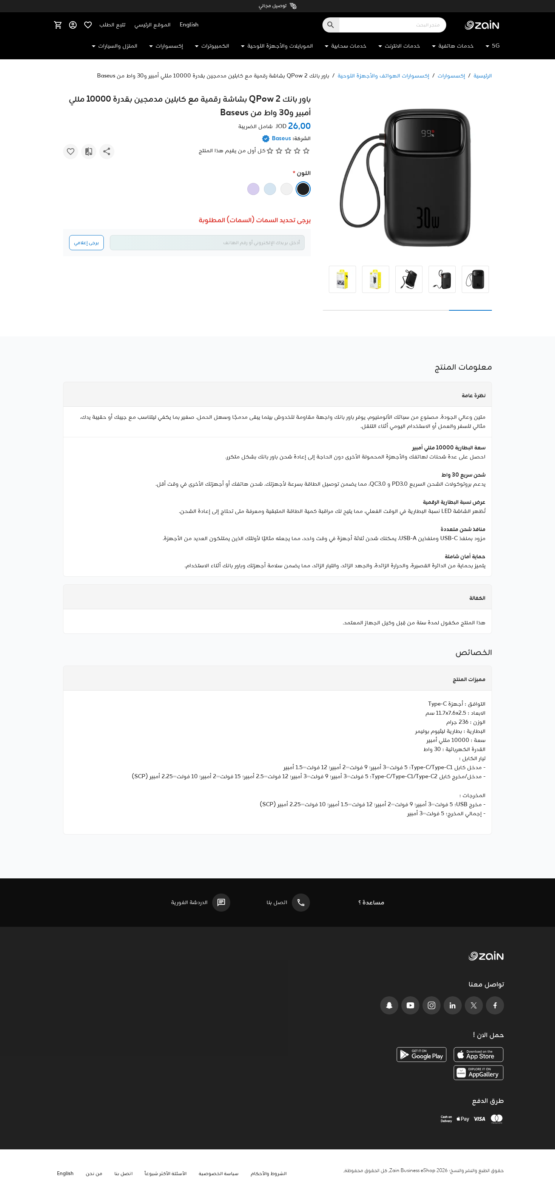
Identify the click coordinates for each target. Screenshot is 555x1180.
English (189, 24)
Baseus (281, 138)
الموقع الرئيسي (152, 24)
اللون (304, 173)
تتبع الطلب (112, 24)
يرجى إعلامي (86, 243)
